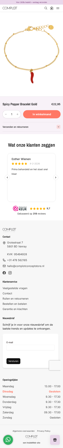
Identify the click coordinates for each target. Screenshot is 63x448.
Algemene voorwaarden (24, 431)
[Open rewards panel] (55, 440)
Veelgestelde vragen (15, 288)
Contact (7, 293)
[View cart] (51, 8)
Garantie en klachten (15, 309)
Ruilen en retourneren (15, 298)
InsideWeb (31, 442)
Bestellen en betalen (15, 303)
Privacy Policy (43, 431)
